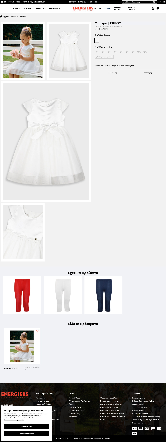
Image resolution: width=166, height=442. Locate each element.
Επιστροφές (147, 73)
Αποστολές (113, 73)
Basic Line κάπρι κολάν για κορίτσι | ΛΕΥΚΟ (62, 305)
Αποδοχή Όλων (27, 426)
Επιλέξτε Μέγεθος (103, 47)
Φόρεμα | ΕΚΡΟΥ (11, 368)
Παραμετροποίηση (26, 434)
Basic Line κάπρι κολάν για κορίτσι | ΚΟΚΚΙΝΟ (22, 305)
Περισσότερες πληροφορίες (14, 420)
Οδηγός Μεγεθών (105, 57)
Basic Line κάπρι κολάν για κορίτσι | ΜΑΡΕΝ (103, 305)
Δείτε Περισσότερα (22, 308)
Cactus (107, 438)
